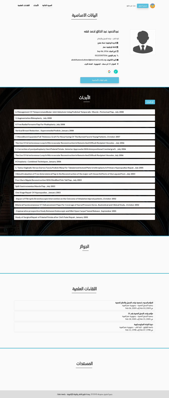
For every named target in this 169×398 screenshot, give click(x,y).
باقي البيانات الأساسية (99, 80)
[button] (84, 305)
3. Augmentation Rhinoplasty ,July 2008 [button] (33, 118)
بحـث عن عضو (131, 5)
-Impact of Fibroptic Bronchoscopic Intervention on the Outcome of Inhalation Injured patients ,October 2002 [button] (65, 198)
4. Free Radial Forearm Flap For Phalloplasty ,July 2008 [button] (40, 124)
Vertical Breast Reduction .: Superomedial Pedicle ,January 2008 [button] (44, 130)
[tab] (84, 111)
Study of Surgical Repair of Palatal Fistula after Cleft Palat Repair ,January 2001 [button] (51, 217)
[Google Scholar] (109, 71)
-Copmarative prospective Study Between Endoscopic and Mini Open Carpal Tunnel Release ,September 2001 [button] (65, 211)
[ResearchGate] (115, 71)
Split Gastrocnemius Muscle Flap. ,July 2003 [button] (35, 186)
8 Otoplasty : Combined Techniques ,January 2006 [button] (38, 161)
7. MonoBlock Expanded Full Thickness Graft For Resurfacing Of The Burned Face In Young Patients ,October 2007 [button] (67, 137)
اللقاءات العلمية (24, 6)
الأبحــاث (36, 6)
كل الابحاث (150, 102)
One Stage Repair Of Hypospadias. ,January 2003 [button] (37, 192)
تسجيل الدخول (143, 6)
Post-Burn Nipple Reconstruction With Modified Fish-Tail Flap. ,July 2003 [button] (48, 180)
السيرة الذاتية (47, 6)
